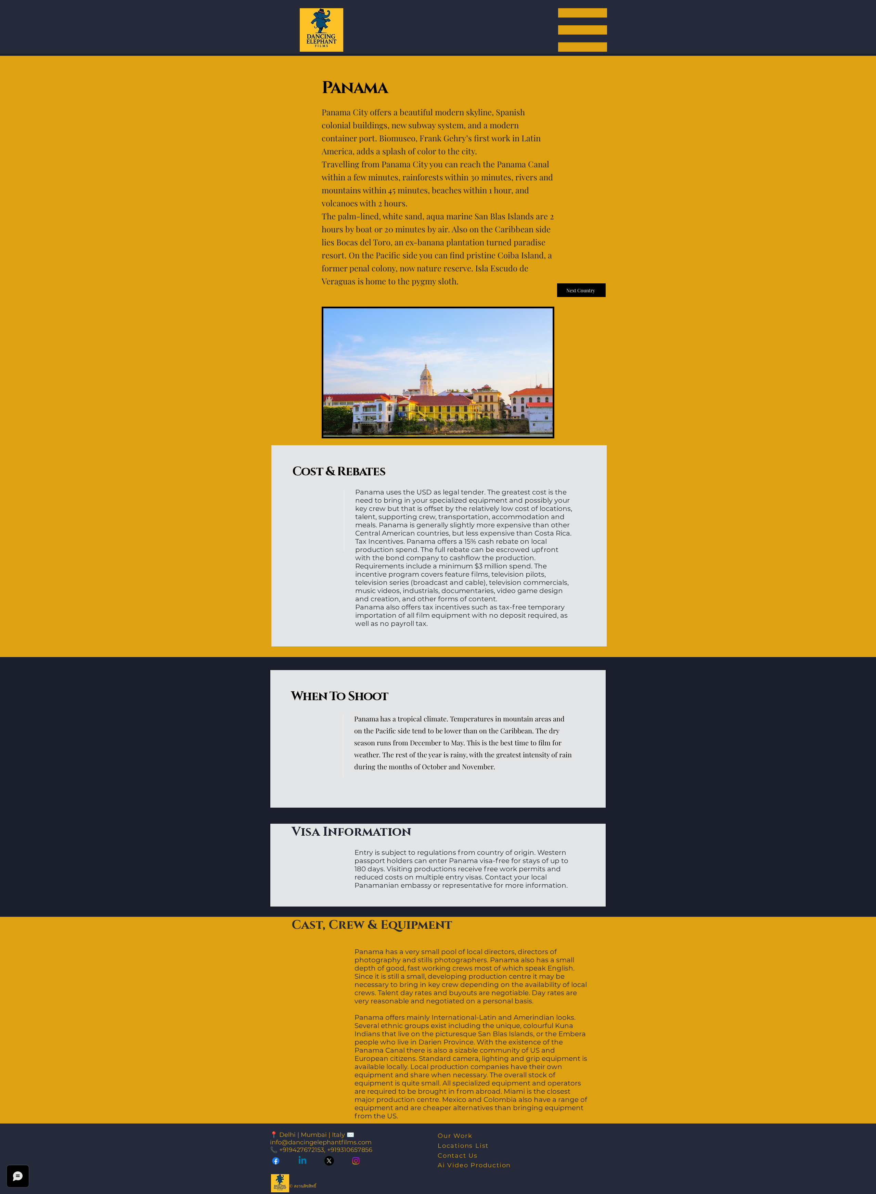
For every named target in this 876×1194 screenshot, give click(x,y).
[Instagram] (356, 1161)
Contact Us (458, 1155)
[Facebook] (276, 1161)
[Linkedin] (302, 1161)
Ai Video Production (474, 1165)
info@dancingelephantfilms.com (321, 1142)
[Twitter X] (329, 1161)
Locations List (463, 1146)
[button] (582, 30)
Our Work (455, 1136)
